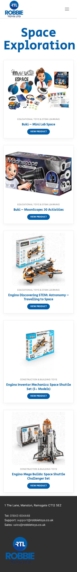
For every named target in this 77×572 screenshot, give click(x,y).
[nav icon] (67, 9)
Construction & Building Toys (38, 379)
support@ (24, 520)
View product (38, 131)
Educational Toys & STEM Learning (38, 119)
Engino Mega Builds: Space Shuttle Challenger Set (38, 476)
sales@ (18, 525)
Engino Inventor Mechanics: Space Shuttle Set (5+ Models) (38, 387)
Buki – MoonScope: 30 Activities (39, 210)
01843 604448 (20, 515)
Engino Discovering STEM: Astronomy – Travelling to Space (38, 297)
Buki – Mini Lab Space (38, 125)
